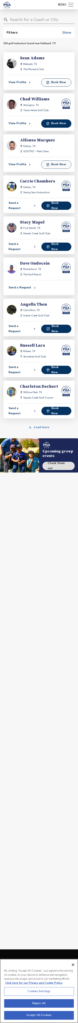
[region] (39, 991)
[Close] (73, 964)
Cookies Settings (38, 991)
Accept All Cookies (39, 1015)
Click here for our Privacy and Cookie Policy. (34, 983)
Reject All (39, 1003)
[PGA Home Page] (7, 5)
